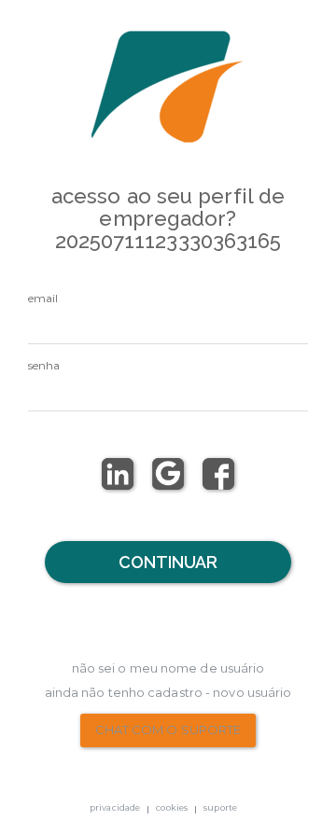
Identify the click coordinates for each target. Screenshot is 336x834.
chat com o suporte (168, 729)
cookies (172, 807)
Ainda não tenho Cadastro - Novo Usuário (168, 692)
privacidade (115, 807)
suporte (220, 807)
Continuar (168, 562)
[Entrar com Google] (168, 474)
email (43, 298)
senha (44, 365)
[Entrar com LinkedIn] (117, 474)
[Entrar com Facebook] (218, 474)
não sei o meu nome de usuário (168, 667)
